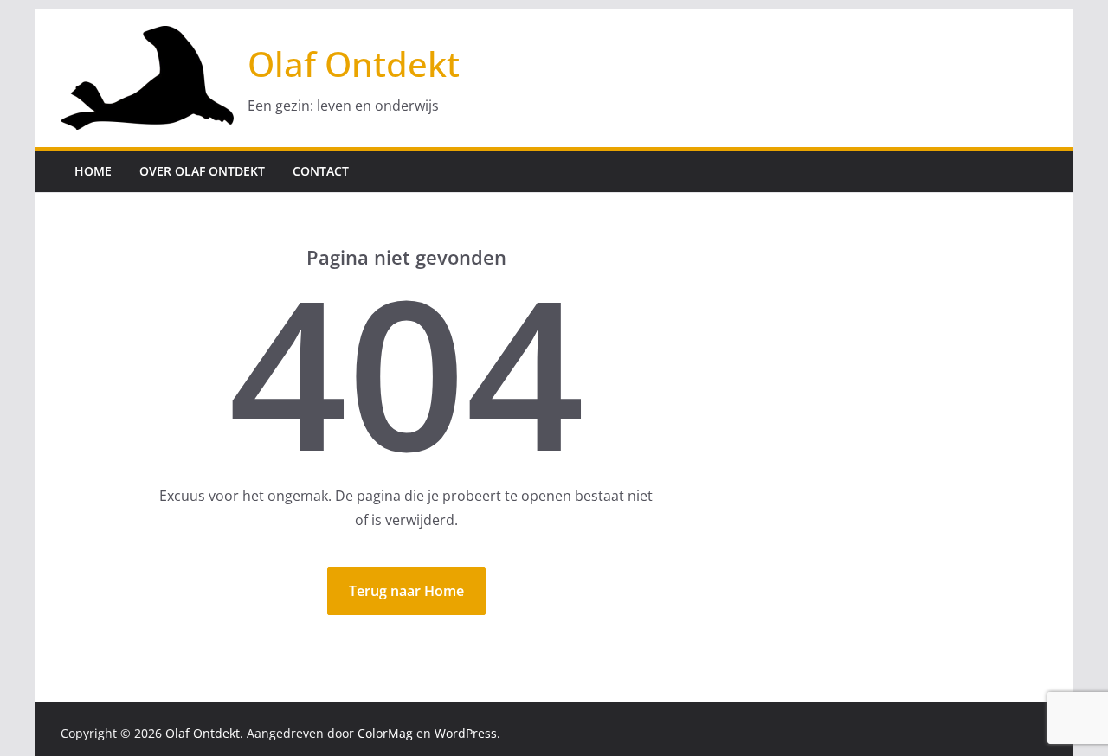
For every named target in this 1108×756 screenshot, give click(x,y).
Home (93, 171)
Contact (321, 171)
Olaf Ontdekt (354, 63)
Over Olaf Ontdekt (202, 171)
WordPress (466, 733)
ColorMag (385, 733)
